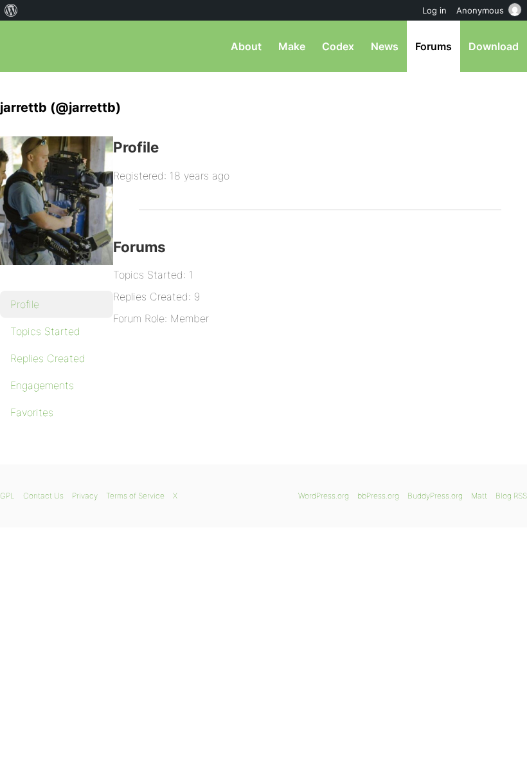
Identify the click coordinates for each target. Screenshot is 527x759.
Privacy (85, 495)
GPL (7, 495)
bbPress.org (21, 46)
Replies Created (47, 358)
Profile (24, 304)
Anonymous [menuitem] (480, 10)
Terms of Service (135, 495)
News (384, 46)
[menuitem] (11, 10)
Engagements (42, 385)
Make (291, 46)
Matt (479, 495)
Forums (433, 46)
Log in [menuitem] (434, 10)
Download (494, 46)
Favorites (31, 412)
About (246, 46)
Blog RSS (511, 495)
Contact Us (43, 495)
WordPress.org (323, 495)
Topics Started (45, 331)
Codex (338, 46)
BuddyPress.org (435, 495)
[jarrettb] (64, 274)
